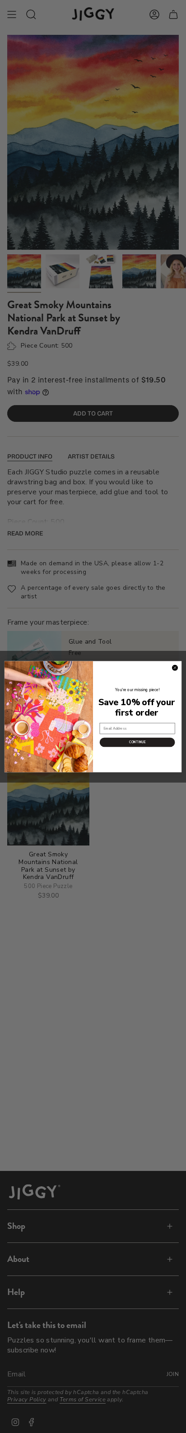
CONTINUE (137, 742)
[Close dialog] (175, 667)
